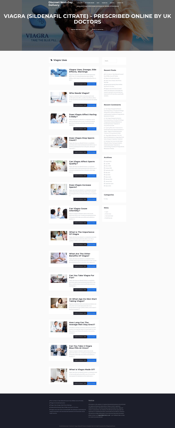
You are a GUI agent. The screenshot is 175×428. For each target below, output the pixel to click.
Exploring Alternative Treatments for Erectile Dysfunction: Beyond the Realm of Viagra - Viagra (114, 129)
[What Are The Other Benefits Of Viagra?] (59, 258)
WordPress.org (108, 218)
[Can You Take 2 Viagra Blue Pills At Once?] (59, 350)
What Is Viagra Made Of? (82, 369)
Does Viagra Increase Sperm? (80, 186)
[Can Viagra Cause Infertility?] (59, 212)
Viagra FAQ (104, 2)
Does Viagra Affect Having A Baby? (83, 115)
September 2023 (109, 170)
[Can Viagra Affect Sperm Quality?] (59, 165)
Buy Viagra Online (89, 2)
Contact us (120, 2)
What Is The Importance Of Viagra (81, 233)
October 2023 (109, 168)
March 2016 (108, 185)
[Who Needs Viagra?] (59, 97)
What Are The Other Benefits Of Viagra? (79, 255)
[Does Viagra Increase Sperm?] (59, 189)
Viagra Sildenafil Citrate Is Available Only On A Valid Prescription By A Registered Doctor (95, 426)
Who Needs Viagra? (79, 93)
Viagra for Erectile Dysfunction (112, 78)
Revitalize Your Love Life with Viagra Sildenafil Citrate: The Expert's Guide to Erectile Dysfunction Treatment (113, 143)
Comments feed (109, 215)
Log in (106, 211)
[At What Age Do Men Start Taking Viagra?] (59, 302)
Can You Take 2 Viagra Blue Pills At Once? (80, 347)
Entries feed (108, 213)
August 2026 (108, 161)
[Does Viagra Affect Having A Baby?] (59, 118)
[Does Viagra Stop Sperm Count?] (59, 142)
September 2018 (109, 183)
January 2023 (109, 181)
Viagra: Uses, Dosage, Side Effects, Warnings (82, 70)
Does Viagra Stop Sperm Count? (81, 139)
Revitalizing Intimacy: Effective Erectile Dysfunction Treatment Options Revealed (98, 6)
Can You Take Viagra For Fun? (81, 276)
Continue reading (91, 83)
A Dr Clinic (79, 2)
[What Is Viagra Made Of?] (59, 375)
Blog (98, 2)
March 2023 (108, 177)
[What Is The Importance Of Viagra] (59, 235)
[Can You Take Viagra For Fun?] (59, 278)
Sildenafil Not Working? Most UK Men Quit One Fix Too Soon (64, 407)
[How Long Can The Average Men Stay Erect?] (59, 326)
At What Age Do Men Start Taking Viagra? (83, 300)
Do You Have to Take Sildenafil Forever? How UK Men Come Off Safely (67, 400)
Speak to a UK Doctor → (98, 29)
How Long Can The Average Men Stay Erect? (82, 323)
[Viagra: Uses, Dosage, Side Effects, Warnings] (59, 72)
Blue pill (112, 2)
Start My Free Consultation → (78, 29)
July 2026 (108, 163)
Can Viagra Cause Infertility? (78, 209)
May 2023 (108, 172)
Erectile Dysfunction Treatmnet (66, 426)
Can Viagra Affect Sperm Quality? (82, 162)
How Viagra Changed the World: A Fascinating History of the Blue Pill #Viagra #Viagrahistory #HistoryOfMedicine (114, 110)
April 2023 (108, 174)
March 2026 (108, 165)
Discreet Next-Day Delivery (61, 4)
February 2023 (109, 179)
